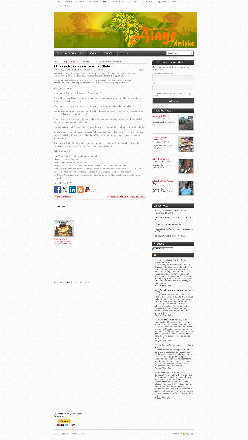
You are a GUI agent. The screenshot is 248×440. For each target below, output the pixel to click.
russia (132, 197)
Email (154, 83)
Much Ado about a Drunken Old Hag (171, 217)
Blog (104, 2)
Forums (124, 53)
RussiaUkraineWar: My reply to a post (172, 229)
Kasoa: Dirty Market (160, 116)
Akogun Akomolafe (71, 70)
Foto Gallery (93, 2)
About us (68, 2)
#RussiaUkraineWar (118, 197)
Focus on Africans (66, 53)
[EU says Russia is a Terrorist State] (64, 228)
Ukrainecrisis (66, 197)
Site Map (174, 2)
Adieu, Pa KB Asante (161, 159)
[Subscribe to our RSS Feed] (80, 189)
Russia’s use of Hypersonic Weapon (62, 240)
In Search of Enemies (164, 224)
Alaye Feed (162, 255)
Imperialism (161, 2)
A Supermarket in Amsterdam (159, 138)
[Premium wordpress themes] (191, 434)
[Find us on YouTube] (87, 189)
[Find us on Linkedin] (72, 189)
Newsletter (149, 2)
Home (58, 2)
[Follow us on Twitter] (64, 189)
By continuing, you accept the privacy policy (171, 94)
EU (128, 197)
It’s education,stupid (164, 236)
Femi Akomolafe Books (119, 2)
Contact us (80, 2)
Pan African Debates (64, 6)
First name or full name (163, 73)
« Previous (60, 207)
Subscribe (137, 2)
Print (144, 70)
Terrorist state (140, 197)
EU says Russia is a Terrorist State (82, 66)
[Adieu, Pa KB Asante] (186, 166)
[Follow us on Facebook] (57, 189)
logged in (70, 282)
